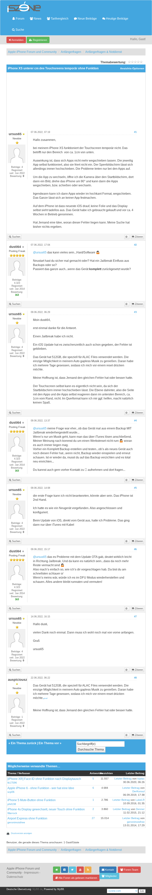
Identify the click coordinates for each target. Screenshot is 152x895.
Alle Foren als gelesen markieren (77, 877)
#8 (135, 678)
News (37, 18)
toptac (141, 778)
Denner (140, 809)
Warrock (12, 813)
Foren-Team (130, 869)
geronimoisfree (16, 822)
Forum (19, 18)
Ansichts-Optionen (132, 68)
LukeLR (140, 800)
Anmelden (17, 39)
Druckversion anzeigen (21, 833)
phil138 (11, 804)
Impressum (31, 872)
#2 (135, 245)
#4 (135, 420)
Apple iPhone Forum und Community (32, 51)
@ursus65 (40, 252)
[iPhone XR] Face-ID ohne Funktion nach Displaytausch (44, 778)
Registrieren (39, 39)
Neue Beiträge (87, 18)
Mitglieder (111, 875)
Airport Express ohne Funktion (27, 818)
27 (93, 818)
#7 (135, 616)
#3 (135, 312)
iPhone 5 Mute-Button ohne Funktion (31, 800)
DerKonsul (138, 791)
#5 (135, 488)
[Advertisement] (76, 103)
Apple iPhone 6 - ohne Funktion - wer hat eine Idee (40, 788)
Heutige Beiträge (116, 18)
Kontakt (109, 869)
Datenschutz (15, 876)
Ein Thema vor (49, 743)
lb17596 (12, 782)
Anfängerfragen (71, 51)
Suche (19, 29)
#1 (135, 132)
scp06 (10, 792)
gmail (45, 698)
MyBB (60, 889)
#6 (135, 549)
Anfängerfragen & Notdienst (103, 51)
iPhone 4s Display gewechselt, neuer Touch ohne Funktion (46, 809)
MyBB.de (37, 889)
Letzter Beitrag (123, 778)
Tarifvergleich (59, 18)
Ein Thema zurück (23, 743)
